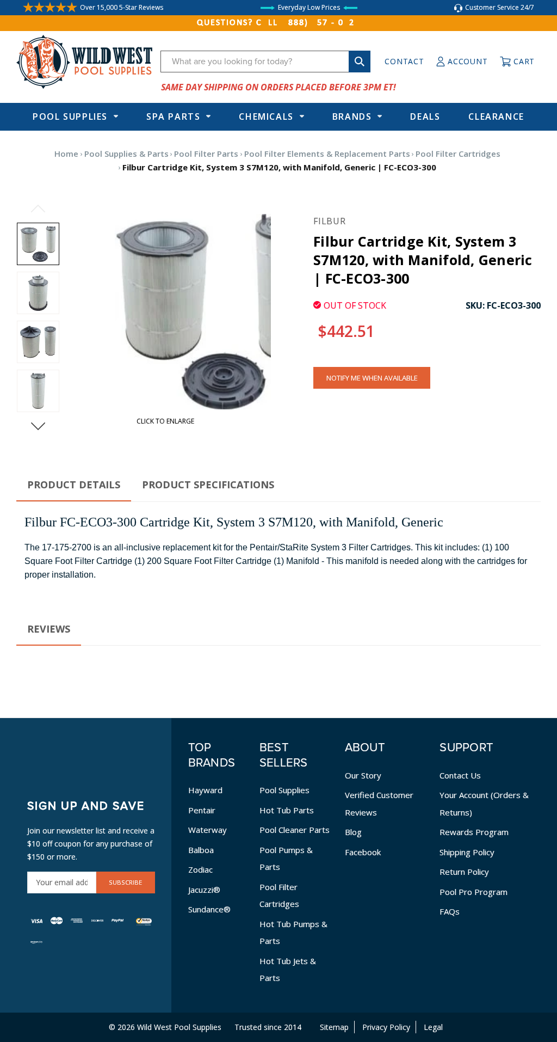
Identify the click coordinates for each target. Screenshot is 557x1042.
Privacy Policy (386, 1027)
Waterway (207, 829)
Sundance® (209, 909)
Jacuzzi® (204, 889)
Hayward (205, 789)
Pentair (201, 810)
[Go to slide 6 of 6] (38, 208)
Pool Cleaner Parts (294, 829)
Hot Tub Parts (286, 810)
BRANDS (352, 116)
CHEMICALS (266, 116)
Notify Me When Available (372, 378)
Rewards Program (474, 831)
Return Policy (464, 871)
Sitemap (334, 1027)
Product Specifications (208, 484)
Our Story (363, 775)
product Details (73, 484)
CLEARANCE (496, 116)
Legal (433, 1027)
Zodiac (200, 869)
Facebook (363, 852)
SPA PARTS (173, 116)
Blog (353, 831)
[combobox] (265, 61)
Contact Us (460, 775)
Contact (404, 61)
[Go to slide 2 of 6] (38, 426)
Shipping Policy (467, 852)
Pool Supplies (70, 116)
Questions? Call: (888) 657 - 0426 (278, 23)
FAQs (450, 911)
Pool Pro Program (474, 891)
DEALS (425, 116)
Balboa (201, 849)
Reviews (48, 628)
